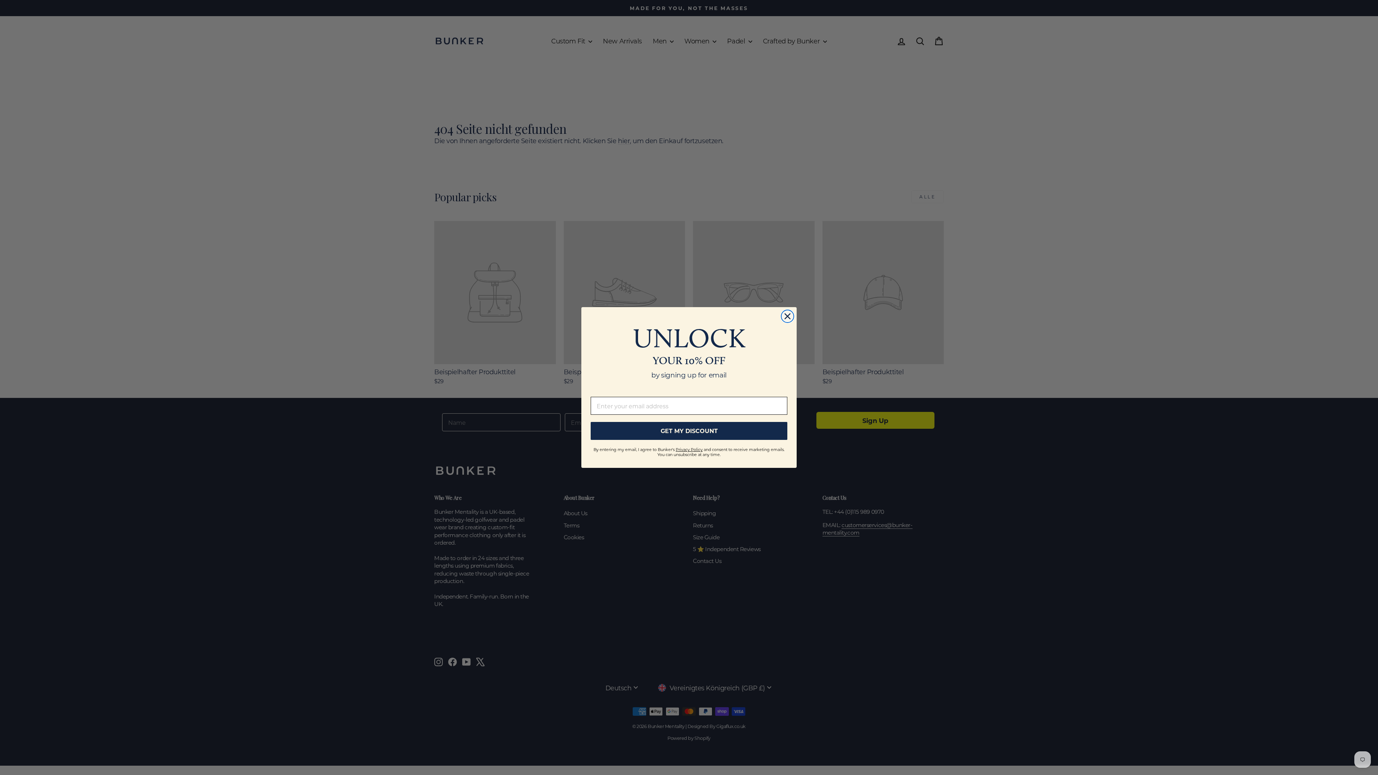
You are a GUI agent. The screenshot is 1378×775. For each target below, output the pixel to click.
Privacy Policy (689, 449)
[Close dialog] (787, 316)
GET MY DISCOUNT (689, 431)
